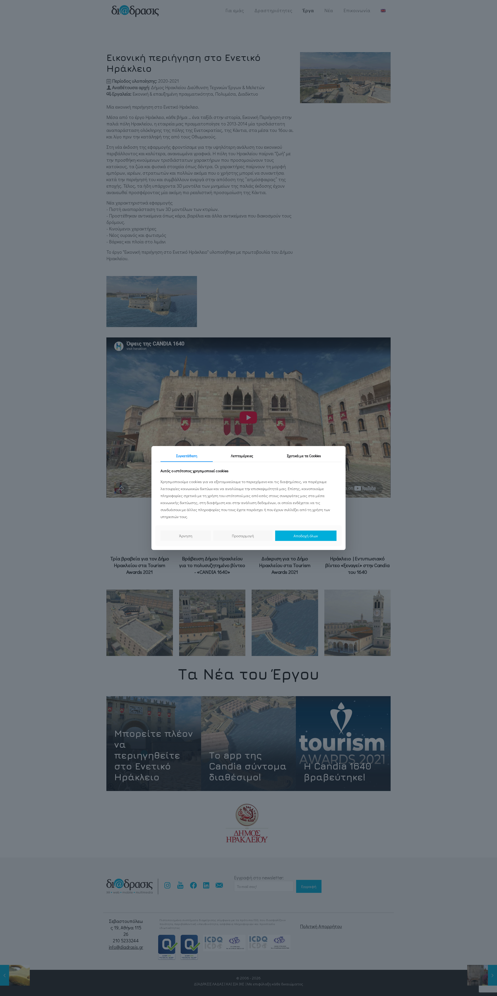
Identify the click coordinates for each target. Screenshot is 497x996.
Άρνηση (185, 535)
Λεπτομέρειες (242, 455)
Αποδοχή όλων (306, 535)
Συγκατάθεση (186, 455)
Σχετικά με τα (304, 455)
